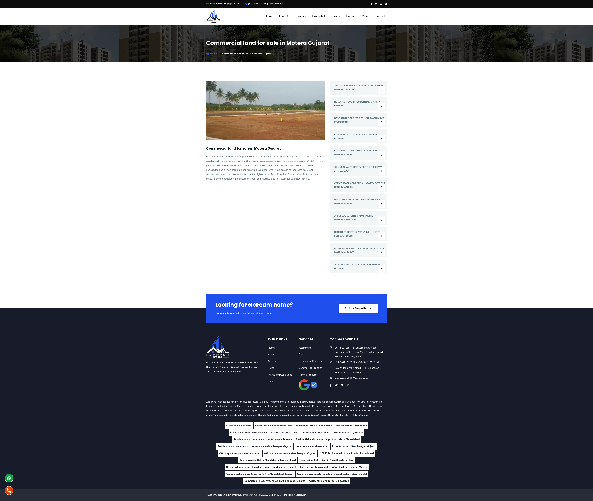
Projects (335, 16)
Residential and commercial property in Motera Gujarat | (289, 415)
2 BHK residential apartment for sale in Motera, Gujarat (358, 87)
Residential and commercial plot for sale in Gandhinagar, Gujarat (255, 446)
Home (268, 16)
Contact (380, 16)
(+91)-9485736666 (257, 3)
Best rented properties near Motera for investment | (354, 401)
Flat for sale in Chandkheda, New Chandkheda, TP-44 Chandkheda (293, 425)
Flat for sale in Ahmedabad (351, 425)
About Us (285, 16)
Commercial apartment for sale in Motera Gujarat (355, 152)
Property (318, 16)
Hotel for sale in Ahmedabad (311, 446)
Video (365, 16)
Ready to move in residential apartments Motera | (297, 401)
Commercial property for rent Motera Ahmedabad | (340, 406)
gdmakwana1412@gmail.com (224, 3)
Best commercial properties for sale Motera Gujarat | (284, 410)
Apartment (305, 347)
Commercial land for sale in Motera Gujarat (356, 136)
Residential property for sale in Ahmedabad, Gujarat (333, 432)
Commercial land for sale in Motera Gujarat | (231, 406)
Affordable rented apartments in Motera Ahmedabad (355, 217)
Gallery (351, 16)
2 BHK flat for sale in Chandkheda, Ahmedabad (346, 453)
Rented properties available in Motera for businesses (358, 234)
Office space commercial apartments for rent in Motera (359, 185)
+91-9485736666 (345, 362)
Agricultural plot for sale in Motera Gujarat (357, 266)
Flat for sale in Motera (238, 425)
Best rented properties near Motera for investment (359, 120)
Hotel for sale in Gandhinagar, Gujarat (354, 446)
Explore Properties (356, 308)
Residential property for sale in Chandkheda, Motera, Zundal (264, 432)
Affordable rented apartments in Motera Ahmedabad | (344, 410)
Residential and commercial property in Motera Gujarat (359, 250)
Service (301, 16)
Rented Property (308, 374)
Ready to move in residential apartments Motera (359, 103)
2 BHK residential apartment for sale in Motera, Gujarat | (238, 401)
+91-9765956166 (368, 362)
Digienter (300, 495)
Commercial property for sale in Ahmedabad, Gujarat (275, 481)
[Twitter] (376, 3)
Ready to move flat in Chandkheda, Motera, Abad (268, 460)
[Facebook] (372, 3)
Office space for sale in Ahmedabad (239, 453)
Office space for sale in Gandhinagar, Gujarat (290, 453)
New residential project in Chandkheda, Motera (327, 460)
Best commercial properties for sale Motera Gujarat (357, 201)
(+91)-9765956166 (277, 3)
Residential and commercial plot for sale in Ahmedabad (328, 439)
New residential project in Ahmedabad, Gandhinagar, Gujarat (261, 467)
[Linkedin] (385, 3)
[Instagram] (381, 3)
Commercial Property (310, 368)
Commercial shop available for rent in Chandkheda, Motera (333, 467)
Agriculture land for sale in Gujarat (329, 481)
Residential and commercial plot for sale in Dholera (262, 439)
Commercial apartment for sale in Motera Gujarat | (284, 406)
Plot (301, 354)
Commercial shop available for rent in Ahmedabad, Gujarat (259, 474)
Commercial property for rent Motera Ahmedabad (358, 169)
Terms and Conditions (280, 374)
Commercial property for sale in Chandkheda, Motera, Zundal (332, 474)
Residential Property (310, 361)
